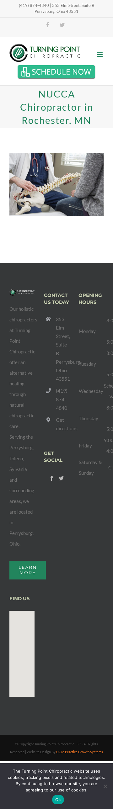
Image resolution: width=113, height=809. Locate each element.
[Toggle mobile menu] (100, 54)
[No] (105, 786)
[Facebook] (51, 478)
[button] (22, 650)
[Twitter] (61, 478)
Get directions (62, 424)
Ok (58, 799)
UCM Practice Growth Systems (79, 752)
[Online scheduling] (56, 72)
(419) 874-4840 (61, 399)
